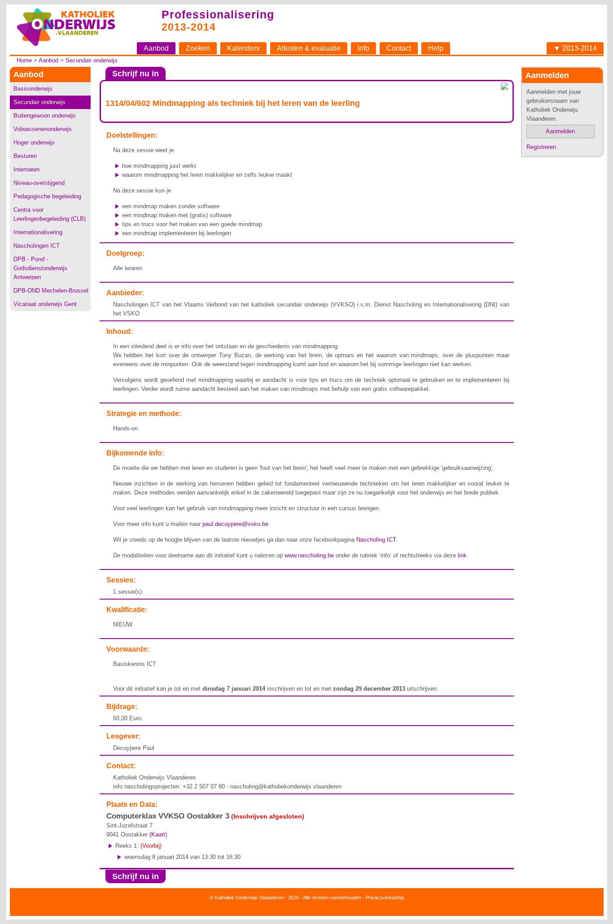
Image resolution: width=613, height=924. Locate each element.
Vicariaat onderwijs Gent (45, 304)
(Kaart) (158, 834)
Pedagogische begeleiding (47, 196)
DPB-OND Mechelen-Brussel (50, 290)
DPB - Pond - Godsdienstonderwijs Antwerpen (40, 268)
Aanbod (156, 48)
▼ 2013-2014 (575, 48)
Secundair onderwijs (92, 60)
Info (363, 48)
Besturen (25, 156)
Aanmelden (560, 131)
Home (24, 60)
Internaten (26, 169)
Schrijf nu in (135, 73)
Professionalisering (218, 14)
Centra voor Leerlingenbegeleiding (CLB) (49, 214)
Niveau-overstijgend (39, 183)
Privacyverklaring (385, 897)
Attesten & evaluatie (309, 48)
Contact (398, 48)
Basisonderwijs (33, 88)
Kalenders (243, 48)
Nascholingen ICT (36, 245)
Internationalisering (37, 232)
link (462, 555)
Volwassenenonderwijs (42, 129)
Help (435, 48)
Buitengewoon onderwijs (44, 115)
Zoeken (198, 48)
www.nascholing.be (309, 555)
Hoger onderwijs (34, 142)
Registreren (541, 147)
